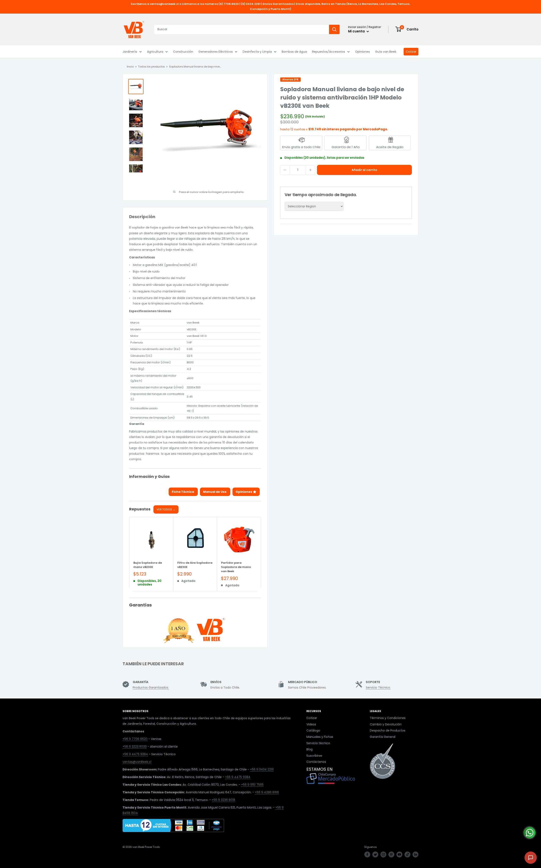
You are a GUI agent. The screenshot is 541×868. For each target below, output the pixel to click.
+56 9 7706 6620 (135, 739)
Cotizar (411, 52)
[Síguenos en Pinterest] (391, 854)
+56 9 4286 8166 (267, 792)
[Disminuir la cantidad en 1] (284, 169)
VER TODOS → (166, 509)
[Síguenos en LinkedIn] (415, 854)
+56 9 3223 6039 (135, 746)
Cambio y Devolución (386, 724)
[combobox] (241, 29)
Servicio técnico (318, 743)
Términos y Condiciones (388, 718)
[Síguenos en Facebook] (367, 854)
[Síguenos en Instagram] (383, 854)
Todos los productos (151, 66)
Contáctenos (316, 762)
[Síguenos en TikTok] (407, 854)
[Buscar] (334, 29)
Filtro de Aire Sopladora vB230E (194, 565)
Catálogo (313, 730)
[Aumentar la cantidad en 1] (310, 169)
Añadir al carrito (364, 170)
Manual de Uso (215, 492)
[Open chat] (531, 857)
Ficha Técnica (183, 492)
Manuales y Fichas (319, 737)
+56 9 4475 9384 (135, 754)
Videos (311, 724)
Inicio (130, 66)
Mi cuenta (357, 31)
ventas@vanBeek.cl (137, 762)
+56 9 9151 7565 (252, 785)
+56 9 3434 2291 (262, 769)
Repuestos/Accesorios (328, 52)
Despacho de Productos (387, 730)
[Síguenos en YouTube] (399, 854)
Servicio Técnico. (378, 687)
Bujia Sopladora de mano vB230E (147, 565)
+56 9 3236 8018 (223, 800)
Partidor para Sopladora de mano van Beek (236, 567)
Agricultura (155, 52)
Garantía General (382, 737)
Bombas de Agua (294, 52)
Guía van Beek (385, 52)
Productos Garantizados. (151, 687)
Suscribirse (314, 756)
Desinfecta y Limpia (257, 52)
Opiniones (362, 52)
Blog (309, 749)
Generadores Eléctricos (215, 52)
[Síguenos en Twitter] (375, 854)
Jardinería (130, 52)
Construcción (183, 52)
